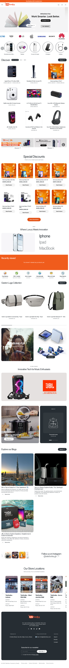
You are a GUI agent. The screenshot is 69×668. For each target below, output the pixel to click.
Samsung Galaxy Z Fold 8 (8, 206)
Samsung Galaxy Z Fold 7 (56, 81)
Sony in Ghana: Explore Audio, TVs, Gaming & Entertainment (49, 488)
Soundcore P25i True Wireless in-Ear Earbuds (33, 127)
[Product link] (11, 71)
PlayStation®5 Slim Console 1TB (34, 81)
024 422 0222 (57, 608)
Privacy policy (35, 654)
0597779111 (11, 605)
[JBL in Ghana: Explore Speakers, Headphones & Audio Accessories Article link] (17, 516)
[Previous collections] (2, 48)
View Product (9, 185)
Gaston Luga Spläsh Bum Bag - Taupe (34, 316)
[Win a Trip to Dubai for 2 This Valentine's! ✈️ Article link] (17, 469)
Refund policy (42, 663)
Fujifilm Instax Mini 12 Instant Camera (11, 103)
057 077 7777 (42, 605)
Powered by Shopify (14, 663)
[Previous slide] (2, 593)
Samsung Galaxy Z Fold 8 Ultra (25, 207)
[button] (2, 5)
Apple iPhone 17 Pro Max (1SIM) (12, 81)
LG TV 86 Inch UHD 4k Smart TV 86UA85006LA (34, 104)
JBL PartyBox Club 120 (12, 127)
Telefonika (7, 663)
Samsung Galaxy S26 (58, 179)
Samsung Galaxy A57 (41, 206)
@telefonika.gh (50, 556)
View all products (34, 219)
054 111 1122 (26, 607)
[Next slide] (65, 593)
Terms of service (49, 663)
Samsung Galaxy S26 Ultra (8, 179)
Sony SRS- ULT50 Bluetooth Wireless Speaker (56, 104)
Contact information (33, 663)
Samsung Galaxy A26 (58, 206)
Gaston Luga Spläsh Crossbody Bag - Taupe (12, 316)
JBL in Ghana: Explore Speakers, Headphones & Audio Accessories (16, 534)
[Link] (17, 142)
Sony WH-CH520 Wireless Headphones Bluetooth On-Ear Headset (56, 127)
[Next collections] (65, 48)
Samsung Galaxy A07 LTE (42, 179)
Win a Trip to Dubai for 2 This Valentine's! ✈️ (14, 487)
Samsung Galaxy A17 (24, 179)
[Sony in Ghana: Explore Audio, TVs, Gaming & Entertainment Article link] (51, 469)
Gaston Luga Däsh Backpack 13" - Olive (56, 316)
